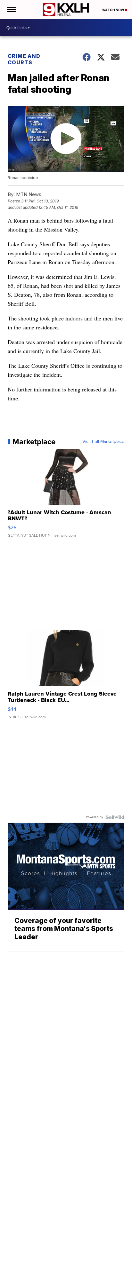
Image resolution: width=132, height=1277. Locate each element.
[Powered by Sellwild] (115, 817)
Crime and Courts (24, 59)
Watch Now (113, 10)
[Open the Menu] (11, 10)
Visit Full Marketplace (103, 441)
